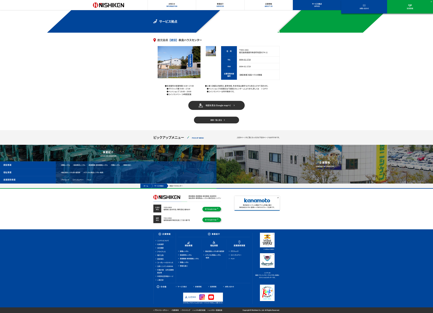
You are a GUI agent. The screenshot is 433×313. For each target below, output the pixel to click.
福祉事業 (7, 172)
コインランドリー (78, 180)
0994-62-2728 (245, 60)
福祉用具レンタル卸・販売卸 (70, 172)
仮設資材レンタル (79, 165)
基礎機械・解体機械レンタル (98, 165)
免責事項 (175, 310)
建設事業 (7, 165)
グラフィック (65, 180)
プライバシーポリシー (161, 310)
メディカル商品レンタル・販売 (93, 172)
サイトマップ (186, 310)
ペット (89, 180)
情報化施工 (127, 165)
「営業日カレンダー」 (236, 89)
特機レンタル (115, 165)
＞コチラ (263, 89)
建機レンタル (65, 165)
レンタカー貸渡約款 (215, 310)
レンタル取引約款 (199, 310)
